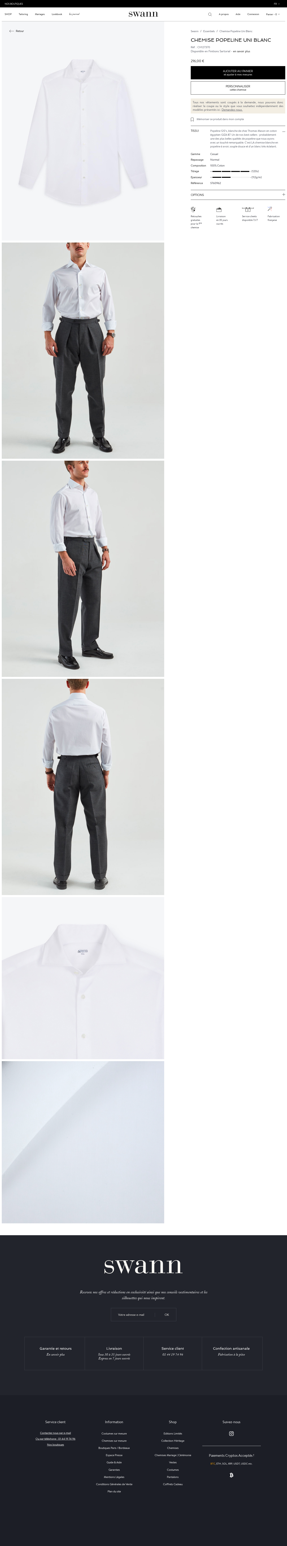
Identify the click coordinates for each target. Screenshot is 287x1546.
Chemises (173, 1448)
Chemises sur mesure (114, 1440)
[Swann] (143, 14)
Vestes (173, 1462)
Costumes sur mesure (114, 1433)
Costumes (173, 1470)
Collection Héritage (172, 1440)
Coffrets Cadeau (173, 1484)
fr (275, 3)
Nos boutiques (55, 1444)
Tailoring (23, 14)
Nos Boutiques (14, 3)
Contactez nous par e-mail (55, 1433)
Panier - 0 (271, 14)
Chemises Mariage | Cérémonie (173, 1455)
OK (167, 1315)
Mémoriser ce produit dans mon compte (220, 119)
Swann (195, 31)
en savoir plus (241, 51)
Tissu (195, 131)
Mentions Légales (114, 1477)
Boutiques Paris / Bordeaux (114, 1448)
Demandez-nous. (232, 110)
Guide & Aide (114, 1462)
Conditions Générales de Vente (114, 1484)
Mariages (40, 14)
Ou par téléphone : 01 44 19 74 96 (55, 1439)
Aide (238, 14)
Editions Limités (173, 1433)
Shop (8, 14)
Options (197, 195)
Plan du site (114, 1491)
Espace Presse (114, 1455)
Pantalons (173, 1477)
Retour (20, 31)
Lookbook (57, 14)
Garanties (114, 1470)
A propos (224, 14)
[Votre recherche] (210, 14)
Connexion (253, 14)
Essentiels (209, 31)
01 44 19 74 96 (172, 1355)
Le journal (74, 14)
